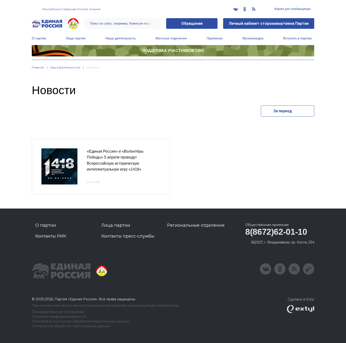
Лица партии (75, 38)
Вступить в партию (297, 38)
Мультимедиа (252, 38)
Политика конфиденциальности (59, 317)
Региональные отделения (196, 225)
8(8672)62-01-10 (276, 232)
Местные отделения (171, 38)
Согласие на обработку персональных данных (71, 326)
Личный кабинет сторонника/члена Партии (269, 23)
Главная (38, 67)
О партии (39, 38)
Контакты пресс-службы (127, 236)
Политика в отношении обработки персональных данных (80, 321)
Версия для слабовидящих (292, 9)
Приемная (215, 38)
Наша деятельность (120, 38)
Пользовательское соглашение (58, 312)
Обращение (192, 23)
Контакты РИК (50, 236)
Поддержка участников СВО (173, 51)
